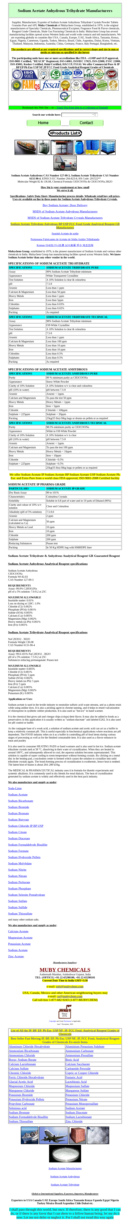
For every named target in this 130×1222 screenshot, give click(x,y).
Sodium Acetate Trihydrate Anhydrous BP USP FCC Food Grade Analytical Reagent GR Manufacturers (65, 225)
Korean (65, 245)
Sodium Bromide (18, 807)
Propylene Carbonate (22, 1103)
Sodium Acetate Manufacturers (65, 1168)
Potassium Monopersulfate (82, 1103)
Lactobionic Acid (76, 1081)
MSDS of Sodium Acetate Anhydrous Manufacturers (65, 211)
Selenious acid (18, 1108)
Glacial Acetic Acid (21, 1081)
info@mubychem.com (69, 986)
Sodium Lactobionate (79, 1117)
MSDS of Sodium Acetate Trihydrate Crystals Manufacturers (65, 217)
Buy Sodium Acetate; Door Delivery (65, 205)
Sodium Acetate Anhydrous (65, 1176)
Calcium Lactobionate (22, 1064)
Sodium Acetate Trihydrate (65, 1184)
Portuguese (65, 239)
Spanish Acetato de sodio (65, 233)
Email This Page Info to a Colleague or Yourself (82, 107)
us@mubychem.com (69, 996)
